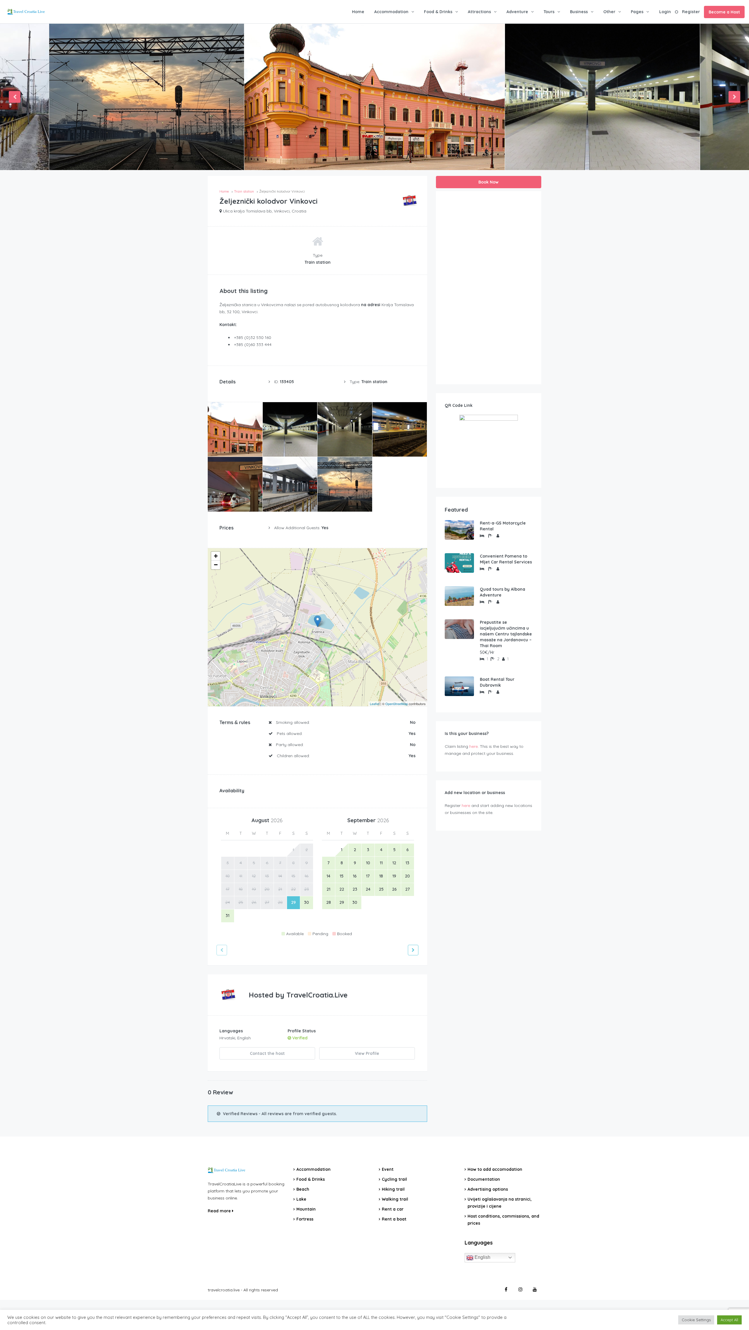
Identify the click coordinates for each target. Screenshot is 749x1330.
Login (665, 11)
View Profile (367, 1053)
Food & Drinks (438, 11)
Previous (14, 97)
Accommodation (391, 11)
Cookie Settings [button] (696, 1319)
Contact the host (267, 1053)
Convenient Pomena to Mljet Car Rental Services (506, 559)
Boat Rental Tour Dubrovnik (497, 682)
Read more (220, 1211)
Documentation (484, 1179)
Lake (301, 1199)
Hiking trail (393, 1189)
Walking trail (395, 1199)
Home (358, 11)
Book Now (488, 182)
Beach (302, 1189)
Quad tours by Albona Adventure (502, 592)
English (481, 1257)
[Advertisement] (488, 288)
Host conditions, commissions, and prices (503, 1220)
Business (579, 11)
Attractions (479, 11)
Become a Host (724, 12)
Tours (549, 11)
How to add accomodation (495, 1169)
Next (734, 97)
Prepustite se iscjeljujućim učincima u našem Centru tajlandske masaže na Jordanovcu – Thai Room (506, 634)
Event (388, 1169)
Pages (637, 11)
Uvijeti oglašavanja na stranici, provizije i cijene (500, 1203)
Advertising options (488, 1189)
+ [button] (216, 556)
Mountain (306, 1209)
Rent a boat (394, 1219)
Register (691, 11)
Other (609, 11)
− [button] (216, 564)
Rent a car (392, 1209)
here (473, 746)
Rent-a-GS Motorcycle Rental (503, 526)
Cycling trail (394, 1179)
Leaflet (374, 703)
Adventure (517, 11)
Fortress (304, 1219)
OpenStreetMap (396, 703)
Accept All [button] (729, 1319)
